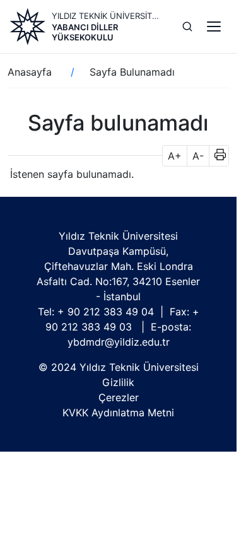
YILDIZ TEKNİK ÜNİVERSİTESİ (107, 16)
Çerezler (118, 397)
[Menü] (213, 26)
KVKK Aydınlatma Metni (118, 412)
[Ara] (187, 26)
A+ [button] (175, 155)
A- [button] (198, 155)
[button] (216, 156)
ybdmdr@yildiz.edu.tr (118, 342)
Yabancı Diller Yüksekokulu (85, 32)
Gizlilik (118, 382)
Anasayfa (30, 72)
